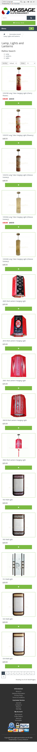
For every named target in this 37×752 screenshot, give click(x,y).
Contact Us (18, 705)
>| (3, 676)
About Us (18, 691)
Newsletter (18, 720)
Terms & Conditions (18, 697)
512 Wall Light (8, 579)
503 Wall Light (8, 539)
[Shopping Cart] (31, 2)
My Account (18, 714)
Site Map (18, 709)
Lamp (7, 54)
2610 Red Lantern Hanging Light (14, 341)
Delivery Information (18, 693)
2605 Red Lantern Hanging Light (14, 301)
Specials (18, 703)
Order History (18, 716)
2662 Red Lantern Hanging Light (14, 460)
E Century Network (22, 739)
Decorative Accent (15, 34)
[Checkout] (33, 2)
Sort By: (5, 63)
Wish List (18, 718)
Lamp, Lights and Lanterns (12, 36)
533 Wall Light (8, 619)
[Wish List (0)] (28, 2)
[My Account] (25, 2)
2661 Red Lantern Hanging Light (14, 380)
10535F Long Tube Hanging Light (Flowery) (18, 135)
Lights (7, 58)
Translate (17, 3)
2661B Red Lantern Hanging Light (15, 420)
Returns (18, 707)
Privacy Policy (18, 695)
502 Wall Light (8, 500)
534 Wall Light (8, 659)
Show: (23, 63)
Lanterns (8, 56)
